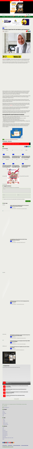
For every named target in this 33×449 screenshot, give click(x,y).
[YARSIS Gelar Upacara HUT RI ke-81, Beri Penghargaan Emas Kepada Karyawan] (26, 152)
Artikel (3, 414)
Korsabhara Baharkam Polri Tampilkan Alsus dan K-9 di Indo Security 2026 (26, 166)
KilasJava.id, (4, 59)
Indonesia (11, 105)
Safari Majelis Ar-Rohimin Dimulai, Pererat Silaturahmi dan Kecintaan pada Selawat (17, 386)
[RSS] (13, 442)
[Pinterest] (6, 442)
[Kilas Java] (3, 14)
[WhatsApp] (30, 146)
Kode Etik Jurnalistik (4, 431)
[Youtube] (10, 442)
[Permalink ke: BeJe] (3, 31)
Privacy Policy (4, 436)
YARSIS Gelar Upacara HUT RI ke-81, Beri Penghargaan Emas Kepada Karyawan (26, 157)
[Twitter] (26, 146)
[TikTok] (12, 442)
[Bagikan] (30, 31)
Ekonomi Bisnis (4, 413)
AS (5, 139)
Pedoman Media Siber (5, 435)
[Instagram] (9, 442)
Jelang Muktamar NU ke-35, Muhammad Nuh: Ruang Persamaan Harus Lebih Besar (16, 157)
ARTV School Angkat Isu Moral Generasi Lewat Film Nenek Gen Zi (16, 389)
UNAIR (4, 420)
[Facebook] (25, 146)
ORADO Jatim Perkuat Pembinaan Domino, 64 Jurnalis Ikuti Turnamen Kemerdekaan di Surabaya (6, 157)
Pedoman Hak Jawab (4, 432)
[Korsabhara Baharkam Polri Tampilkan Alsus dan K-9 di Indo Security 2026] (26, 162)
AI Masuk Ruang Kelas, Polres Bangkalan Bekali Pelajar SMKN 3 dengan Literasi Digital (16, 166)
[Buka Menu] (28, 14)
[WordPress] (7, 442)
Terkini (3, 154)
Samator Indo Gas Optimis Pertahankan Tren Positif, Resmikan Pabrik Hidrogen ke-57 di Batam (17, 392)
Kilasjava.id (8, 139)
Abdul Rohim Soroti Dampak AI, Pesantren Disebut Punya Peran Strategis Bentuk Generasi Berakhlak (6, 166)
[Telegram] (28, 146)
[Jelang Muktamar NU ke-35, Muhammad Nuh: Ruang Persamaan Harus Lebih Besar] (16, 152)
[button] (26, 14)
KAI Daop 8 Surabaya (5, 424)
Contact (3, 427)
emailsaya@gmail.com (6, 407)
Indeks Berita (4, 430)
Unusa (4, 419)
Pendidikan (3, 412)
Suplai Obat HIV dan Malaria (14, 139)
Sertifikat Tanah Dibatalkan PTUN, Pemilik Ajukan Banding (15, 395)
